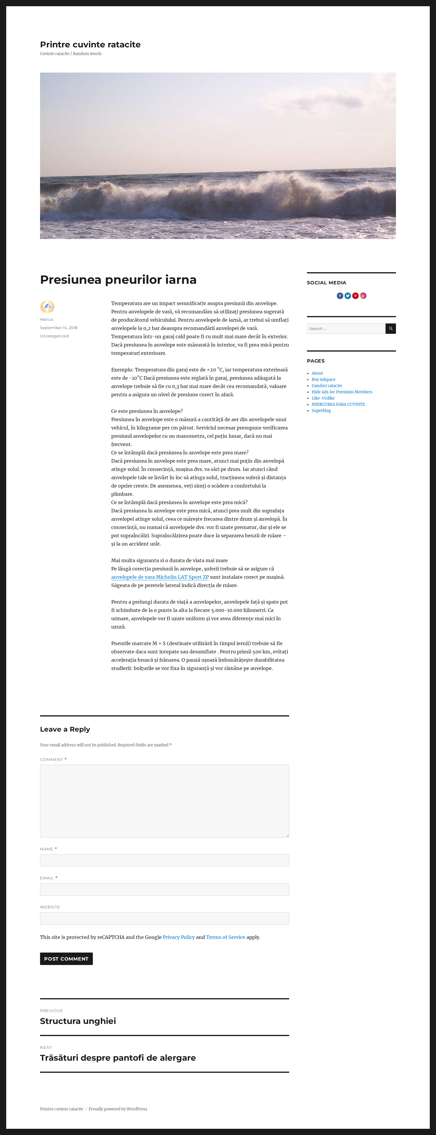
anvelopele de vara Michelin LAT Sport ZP (160, 577)
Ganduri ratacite (327, 385)
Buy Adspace (323, 379)
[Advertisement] (201, 686)
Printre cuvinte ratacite (90, 44)
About (317, 373)
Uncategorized (54, 336)
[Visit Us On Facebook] (340, 295)
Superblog (321, 410)
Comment (53, 759)
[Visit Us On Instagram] (363, 295)
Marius (46, 319)
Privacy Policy (179, 937)
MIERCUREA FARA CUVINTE (338, 404)
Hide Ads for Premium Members (342, 392)
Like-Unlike (323, 398)
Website (50, 907)
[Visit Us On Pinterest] (355, 295)
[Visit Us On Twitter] (347, 295)
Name (48, 849)
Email (49, 878)
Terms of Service (225, 937)
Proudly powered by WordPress (118, 1109)
